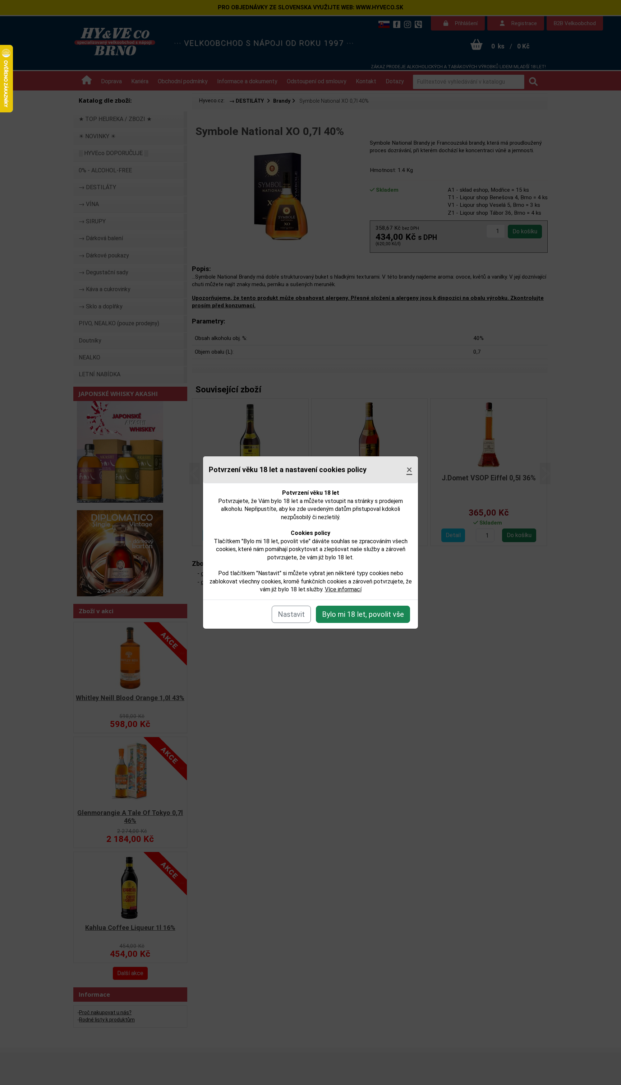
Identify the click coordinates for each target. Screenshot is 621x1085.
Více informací (343, 589)
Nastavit (291, 614)
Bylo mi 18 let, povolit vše (363, 614)
